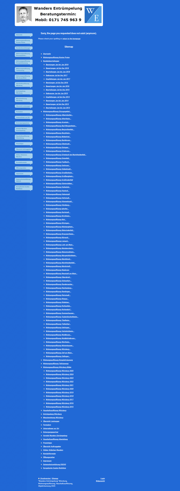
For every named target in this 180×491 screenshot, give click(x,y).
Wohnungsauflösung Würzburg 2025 (59, 371)
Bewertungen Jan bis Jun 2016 (57, 86)
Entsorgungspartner (50, 432)
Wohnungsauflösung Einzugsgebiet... (57, 111)
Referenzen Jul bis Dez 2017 (56, 75)
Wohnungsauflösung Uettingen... (58, 327)
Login (103, 478)
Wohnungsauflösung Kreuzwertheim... (60, 234)
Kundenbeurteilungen (51, 61)
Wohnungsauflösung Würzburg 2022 (59, 381)
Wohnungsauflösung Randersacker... (60, 284)
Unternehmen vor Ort (51, 428)
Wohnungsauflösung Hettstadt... (58, 198)
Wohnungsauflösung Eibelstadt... (58, 144)
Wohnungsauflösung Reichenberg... (59, 288)
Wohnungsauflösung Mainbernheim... (60, 248)
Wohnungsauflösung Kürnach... (57, 237)
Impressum (47, 461)
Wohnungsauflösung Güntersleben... (59, 183)
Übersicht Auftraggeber (52, 446)
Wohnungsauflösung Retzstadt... (58, 295)
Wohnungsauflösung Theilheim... (58, 320)
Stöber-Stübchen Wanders (53, 450)
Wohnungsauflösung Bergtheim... (58, 133)
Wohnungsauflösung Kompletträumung (58, 360)
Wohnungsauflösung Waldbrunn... (58, 335)
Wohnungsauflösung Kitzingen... (58, 223)
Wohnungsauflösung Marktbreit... (58, 259)
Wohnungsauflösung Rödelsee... (58, 302)
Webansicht (100, 481)
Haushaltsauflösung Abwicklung (55, 439)
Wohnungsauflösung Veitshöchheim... (60, 331)
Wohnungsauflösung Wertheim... (58, 342)
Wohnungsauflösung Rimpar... (57, 299)
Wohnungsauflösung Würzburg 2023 (59, 378)
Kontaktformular (49, 453)
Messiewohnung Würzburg (53, 417)
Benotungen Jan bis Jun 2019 (57, 64)
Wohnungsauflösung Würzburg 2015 (59, 407)
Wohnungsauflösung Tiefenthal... (58, 324)
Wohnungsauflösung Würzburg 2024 (59, 374)
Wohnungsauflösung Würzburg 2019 (59, 392)
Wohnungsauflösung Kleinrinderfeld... (60, 230)
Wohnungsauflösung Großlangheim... (60, 176)
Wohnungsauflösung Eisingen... (58, 147)
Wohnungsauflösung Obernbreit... (58, 277)
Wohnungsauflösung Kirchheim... (58, 216)
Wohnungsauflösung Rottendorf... (58, 309)
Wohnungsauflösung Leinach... (57, 241)
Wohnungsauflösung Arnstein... (58, 122)
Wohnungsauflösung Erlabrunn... (58, 151)
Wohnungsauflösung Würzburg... (58, 349)
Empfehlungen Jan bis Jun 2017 (58, 79)
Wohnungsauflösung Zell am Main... (59, 353)
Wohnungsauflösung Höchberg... (58, 205)
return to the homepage (71, 38)
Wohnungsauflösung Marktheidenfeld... (61, 262)
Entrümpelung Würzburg (52, 414)
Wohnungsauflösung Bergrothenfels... (60, 129)
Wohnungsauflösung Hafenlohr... (58, 187)
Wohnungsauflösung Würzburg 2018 (59, 396)
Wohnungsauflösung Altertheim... (58, 118)
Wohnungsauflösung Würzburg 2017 (59, 399)
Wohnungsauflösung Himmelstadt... (59, 201)
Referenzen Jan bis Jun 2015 (57, 93)
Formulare (47, 425)
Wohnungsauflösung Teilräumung (55, 363)
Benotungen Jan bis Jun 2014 (57, 100)
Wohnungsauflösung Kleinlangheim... (60, 226)
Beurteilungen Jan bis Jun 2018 (58, 72)
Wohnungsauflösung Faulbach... (58, 162)
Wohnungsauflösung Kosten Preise (56, 57)
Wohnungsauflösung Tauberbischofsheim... (62, 317)
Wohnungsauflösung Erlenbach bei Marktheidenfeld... (66, 154)
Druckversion (45, 478)
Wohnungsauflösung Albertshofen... (59, 115)
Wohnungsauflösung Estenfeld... (58, 158)
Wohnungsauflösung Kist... (56, 219)
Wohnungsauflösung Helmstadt (58, 194)
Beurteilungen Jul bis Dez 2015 (57, 90)
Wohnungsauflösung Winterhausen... (60, 345)
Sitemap (55, 478)
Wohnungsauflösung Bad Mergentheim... (61, 126)
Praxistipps (47, 443)
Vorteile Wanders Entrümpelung (55, 435)
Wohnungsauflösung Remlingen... (58, 291)
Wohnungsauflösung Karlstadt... (58, 212)
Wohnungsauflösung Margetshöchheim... (61, 255)
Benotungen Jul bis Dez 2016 (57, 82)
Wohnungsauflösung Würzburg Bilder (57, 367)
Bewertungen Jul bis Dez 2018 (57, 68)
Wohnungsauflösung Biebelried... (58, 136)
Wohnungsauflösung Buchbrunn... (58, 140)
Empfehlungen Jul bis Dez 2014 (58, 97)
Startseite (47, 54)
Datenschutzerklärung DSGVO (54, 464)
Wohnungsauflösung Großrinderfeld (59, 180)
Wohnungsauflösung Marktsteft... (58, 266)
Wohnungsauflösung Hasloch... (57, 190)
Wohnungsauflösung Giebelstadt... (59, 169)
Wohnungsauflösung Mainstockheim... (60, 252)
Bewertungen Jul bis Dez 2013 (57, 104)
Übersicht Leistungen (51, 421)
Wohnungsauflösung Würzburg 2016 (60, 403)
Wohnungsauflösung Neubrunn (57, 270)
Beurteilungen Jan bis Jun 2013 (58, 108)
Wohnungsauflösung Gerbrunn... (58, 165)
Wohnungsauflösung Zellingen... (58, 356)
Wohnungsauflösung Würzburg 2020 (59, 389)
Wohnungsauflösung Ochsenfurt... (59, 280)
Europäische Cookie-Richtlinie (54, 468)
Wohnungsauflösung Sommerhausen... (60, 313)
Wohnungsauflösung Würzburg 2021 (59, 385)
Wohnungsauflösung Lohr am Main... (60, 244)
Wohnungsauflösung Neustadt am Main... (61, 273)
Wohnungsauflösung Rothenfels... (58, 306)
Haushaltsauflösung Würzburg (54, 410)
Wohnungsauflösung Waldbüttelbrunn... (61, 338)
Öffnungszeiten (49, 457)
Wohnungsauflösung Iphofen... (57, 208)
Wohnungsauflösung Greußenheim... (59, 172)
